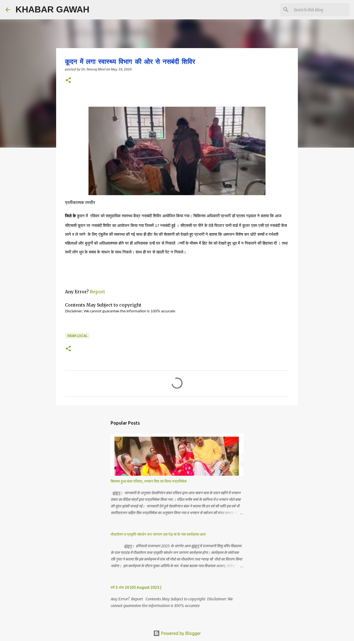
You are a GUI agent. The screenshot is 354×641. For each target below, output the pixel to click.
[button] (68, 81)
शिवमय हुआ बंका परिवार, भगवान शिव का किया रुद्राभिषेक (149, 481)
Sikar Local (77, 335)
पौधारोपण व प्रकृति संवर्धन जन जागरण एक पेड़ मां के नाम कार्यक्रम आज (158, 534)
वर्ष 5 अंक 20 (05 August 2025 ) (136, 587)
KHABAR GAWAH (52, 9)
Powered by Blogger (180, 633)
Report (98, 291)
